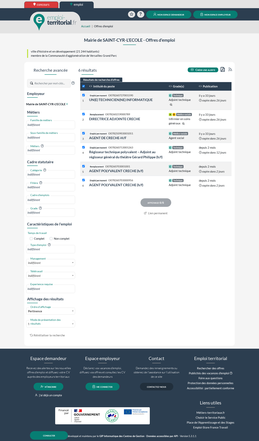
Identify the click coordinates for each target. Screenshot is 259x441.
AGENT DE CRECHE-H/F (107, 138)
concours (42, 4)
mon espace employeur (217, 14)
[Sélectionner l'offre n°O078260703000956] (83, 180)
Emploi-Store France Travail (210, 427)
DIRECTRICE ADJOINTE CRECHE (114, 119)
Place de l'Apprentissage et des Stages (210, 422)
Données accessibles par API (162, 436)
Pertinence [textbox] (35, 311)
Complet (39, 238)
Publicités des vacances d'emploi (209, 373)
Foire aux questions (211, 378)
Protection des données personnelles (210, 383)
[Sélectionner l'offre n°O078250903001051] (83, 133)
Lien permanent (158, 213)
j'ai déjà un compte (50, 395)
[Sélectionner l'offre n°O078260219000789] (83, 114)
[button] (73, 83)
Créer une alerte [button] (205, 69)
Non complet (62, 238)
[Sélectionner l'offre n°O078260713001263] (83, 147)
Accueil (85, 26)
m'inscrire (50, 386)
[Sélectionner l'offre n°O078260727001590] (83, 95)
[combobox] (50, 125)
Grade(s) (178, 86)
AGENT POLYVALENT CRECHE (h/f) (116, 171)
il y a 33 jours (207, 95)
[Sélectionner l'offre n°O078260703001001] (83, 166)
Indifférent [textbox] (34, 262)
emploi (78, 4)
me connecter (104, 386)
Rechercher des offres (210, 368)
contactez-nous (156, 386)
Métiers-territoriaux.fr (210, 412)
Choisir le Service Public (210, 417)
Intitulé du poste (104, 86)
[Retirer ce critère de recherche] (67, 104)
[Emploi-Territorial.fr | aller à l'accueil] (55, 22)
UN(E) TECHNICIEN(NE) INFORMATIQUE (121, 100)
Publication (210, 86)
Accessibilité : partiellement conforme (210, 388)
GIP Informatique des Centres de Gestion (121, 436)
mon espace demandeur (170, 14)
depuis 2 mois (207, 147)
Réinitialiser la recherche (49, 335)
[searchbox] (50, 125)
